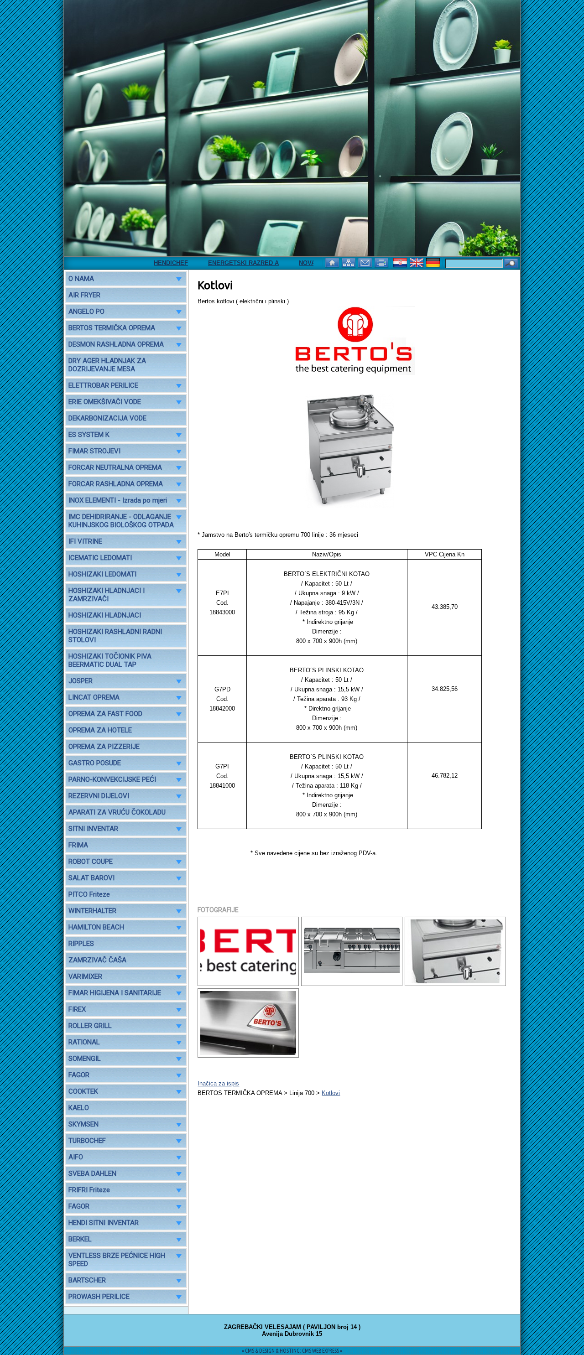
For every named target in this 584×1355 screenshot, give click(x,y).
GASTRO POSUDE (94, 763)
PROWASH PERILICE (99, 1297)
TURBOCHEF (87, 1141)
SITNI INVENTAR (93, 829)
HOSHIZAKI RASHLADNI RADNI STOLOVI (115, 636)
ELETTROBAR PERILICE (103, 385)
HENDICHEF (148, 263)
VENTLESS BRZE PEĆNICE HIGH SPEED (116, 1259)
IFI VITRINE (85, 541)
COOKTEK (83, 1091)
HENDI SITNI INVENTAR (103, 1223)
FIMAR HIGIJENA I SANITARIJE (114, 993)
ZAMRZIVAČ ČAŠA (97, 960)
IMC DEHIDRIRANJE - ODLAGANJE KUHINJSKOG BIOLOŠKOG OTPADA (121, 521)
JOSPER (80, 681)
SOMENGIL (84, 1058)
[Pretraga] (511, 264)
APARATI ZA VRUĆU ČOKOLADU (117, 812)
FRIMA (78, 845)
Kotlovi (331, 1093)
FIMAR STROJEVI (94, 451)
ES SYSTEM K (89, 435)
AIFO (75, 1157)
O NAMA (81, 279)
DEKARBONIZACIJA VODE (107, 418)
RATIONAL (84, 1042)
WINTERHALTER (92, 911)
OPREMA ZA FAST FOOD (105, 714)
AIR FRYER (84, 295)
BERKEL (80, 1239)
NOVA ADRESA (297, 263)
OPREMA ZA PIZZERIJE (104, 746)
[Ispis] (382, 262)
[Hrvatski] (401, 262)
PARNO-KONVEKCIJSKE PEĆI (112, 779)
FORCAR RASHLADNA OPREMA (115, 484)
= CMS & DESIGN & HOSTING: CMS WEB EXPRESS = (292, 1351)
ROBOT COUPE (90, 861)
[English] (417, 262)
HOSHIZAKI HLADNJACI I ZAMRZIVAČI (106, 595)
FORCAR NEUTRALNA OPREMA (115, 467)
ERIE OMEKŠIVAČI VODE (104, 402)
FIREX (77, 1009)
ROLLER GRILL (90, 1026)
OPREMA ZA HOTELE (100, 730)
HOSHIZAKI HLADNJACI (104, 615)
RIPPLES (81, 944)
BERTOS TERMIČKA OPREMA (111, 328)
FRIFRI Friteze (89, 1190)
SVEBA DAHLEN (92, 1173)
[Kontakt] (366, 262)
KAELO (78, 1108)
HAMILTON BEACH (96, 927)
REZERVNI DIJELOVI (98, 796)
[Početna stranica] (333, 262)
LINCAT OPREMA (94, 697)
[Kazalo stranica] (349, 262)
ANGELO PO (86, 311)
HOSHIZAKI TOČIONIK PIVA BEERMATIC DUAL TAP (109, 660)
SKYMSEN (83, 1124)
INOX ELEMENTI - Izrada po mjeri (117, 500)
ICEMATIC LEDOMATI (100, 558)
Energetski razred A (220, 263)
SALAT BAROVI (91, 878)
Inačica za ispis (218, 1083)
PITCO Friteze (89, 894)
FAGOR (78, 1075)
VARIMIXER (85, 976)
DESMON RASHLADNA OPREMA (116, 344)
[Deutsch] (434, 262)
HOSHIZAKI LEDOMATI (102, 574)
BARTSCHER (87, 1280)
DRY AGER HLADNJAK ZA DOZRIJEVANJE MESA (107, 365)
